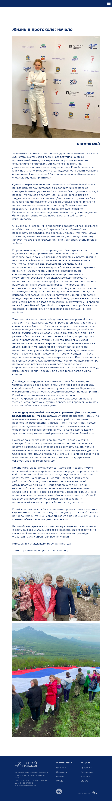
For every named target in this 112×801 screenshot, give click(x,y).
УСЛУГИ (85, 763)
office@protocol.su (28, 786)
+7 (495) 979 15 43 (26, 783)
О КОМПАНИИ (64, 763)
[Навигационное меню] (108, 3)
